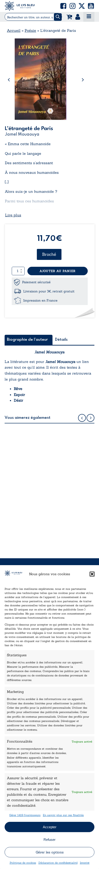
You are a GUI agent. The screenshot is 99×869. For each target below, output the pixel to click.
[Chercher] (58, 17)
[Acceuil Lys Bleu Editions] (20, 6)
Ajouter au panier (58, 271)
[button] (92, 574)
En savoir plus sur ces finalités (63, 815)
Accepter (49, 827)
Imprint (85, 862)
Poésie (30, 30)
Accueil (13, 30)
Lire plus (13, 215)
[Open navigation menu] (89, 17)
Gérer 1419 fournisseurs (25, 815)
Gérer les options (50, 852)
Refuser (49, 840)
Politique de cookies (23, 862)
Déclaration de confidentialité (58, 862)
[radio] (49, 254)
